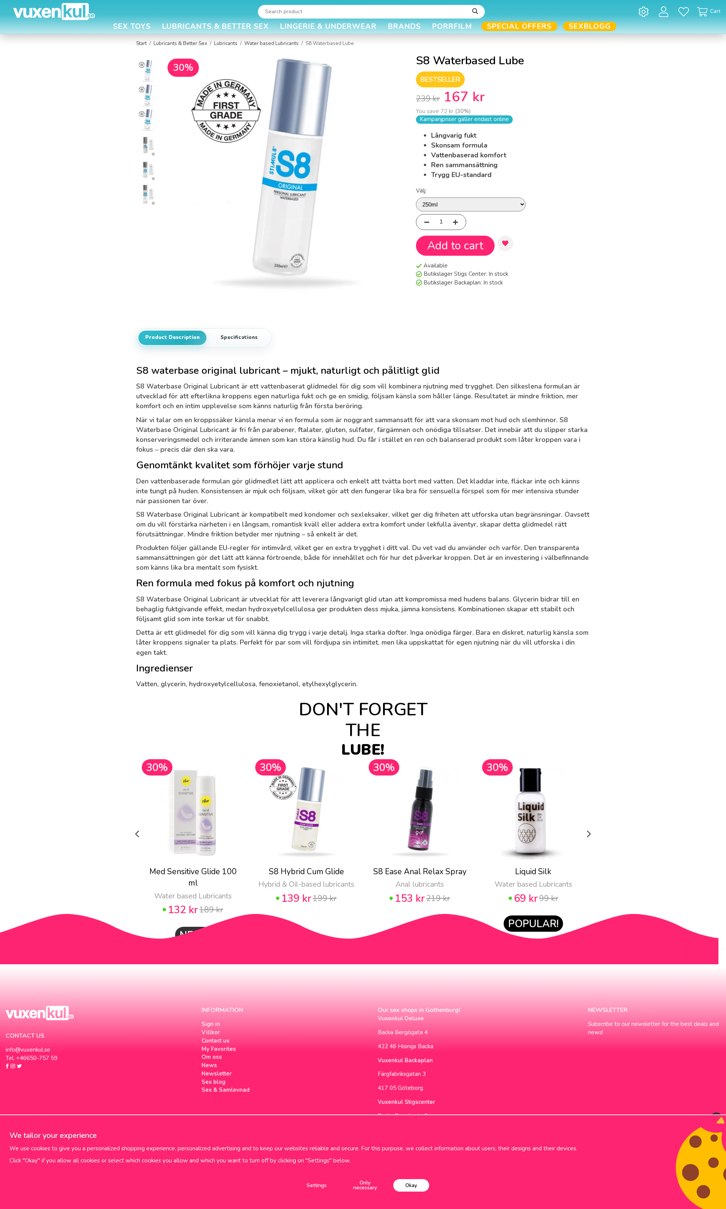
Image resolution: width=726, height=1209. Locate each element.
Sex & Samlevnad (226, 1090)
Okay (411, 1185)
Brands (404, 26)
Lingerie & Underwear (328, 26)
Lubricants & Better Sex (215, 26)
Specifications (239, 337)
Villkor (211, 1032)
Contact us (216, 1040)
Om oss (212, 1057)
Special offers (519, 26)
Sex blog (213, 1082)
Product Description (172, 337)
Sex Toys (132, 26)
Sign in (211, 1024)
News (209, 1065)
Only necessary (365, 1185)
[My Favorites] (685, 11)
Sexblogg (590, 26)
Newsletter (217, 1073)
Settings (317, 1185)
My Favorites (219, 1049)
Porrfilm (452, 26)
